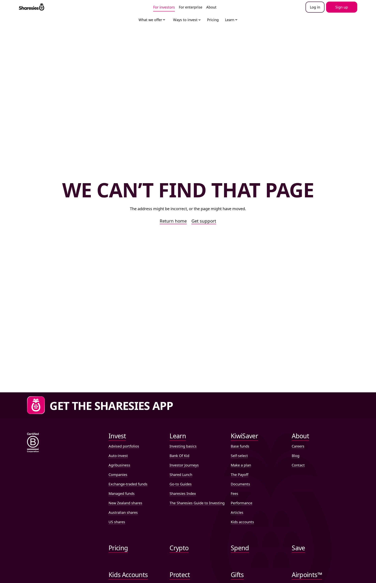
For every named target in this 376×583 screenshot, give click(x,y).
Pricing (213, 19)
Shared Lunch (181, 474)
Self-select (239, 455)
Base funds (240, 446)
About (211, 7)
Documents (240, 484)
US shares (117, 522)
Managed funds (122, 493)
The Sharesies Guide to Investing (197, 503)
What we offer (150, 19)
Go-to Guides (181, 484)
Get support (203, 221)
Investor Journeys (184, 465)
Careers (298, 446)
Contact (298, 465)
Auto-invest (118, 455)
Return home (173, 221)
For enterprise (190, 7)
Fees (234, 493)
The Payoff (239, 474)
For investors (164, 7)
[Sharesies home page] (31, 7)
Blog (295, 455)
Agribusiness (119, 465)
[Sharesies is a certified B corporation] (33, 443)
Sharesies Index (183, 493)
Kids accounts (242, 522)
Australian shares (123, 512)
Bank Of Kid (179, 455)
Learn (229, 19)
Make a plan (241, 465)
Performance (241, 503)
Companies (118, 474)
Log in (315, 7)
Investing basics (183, 446)
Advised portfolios (124, 446)
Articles (237, 512)
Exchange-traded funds (128, 484)
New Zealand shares (125, 503)
